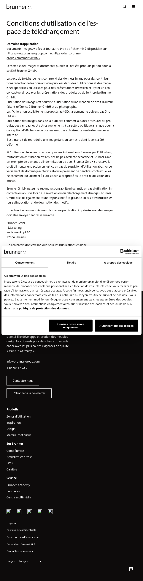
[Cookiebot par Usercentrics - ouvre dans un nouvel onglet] (122, 251)
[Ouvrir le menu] (133, 7)
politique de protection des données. (44, 308)
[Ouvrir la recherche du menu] (125, 7)
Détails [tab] (71, 262)
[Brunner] (19, 6)
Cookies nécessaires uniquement (70, 325)
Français (23, 561)
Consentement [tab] (24, 262)
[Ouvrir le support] (131, 569)
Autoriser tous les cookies (116, 325)
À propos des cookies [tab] (118, 262)
